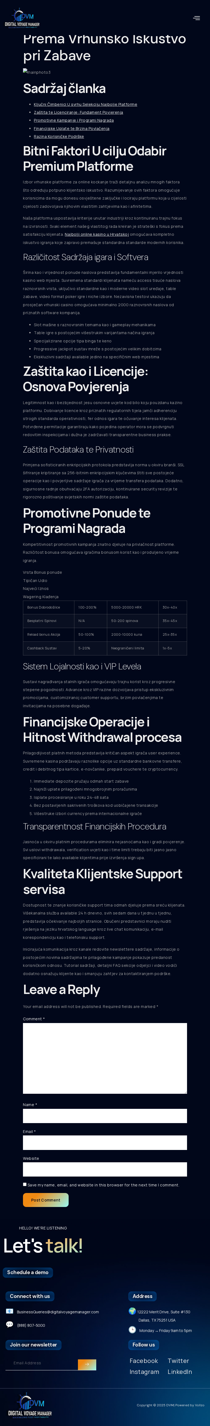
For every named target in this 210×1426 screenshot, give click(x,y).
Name (30, 1104)
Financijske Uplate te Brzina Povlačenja (72, 128)
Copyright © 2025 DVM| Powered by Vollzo (171, 1405)
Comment (34, 1018)
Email (29, 1131)
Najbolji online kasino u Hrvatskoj (97, 234)
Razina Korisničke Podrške (59, 136)
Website (31, 1158)
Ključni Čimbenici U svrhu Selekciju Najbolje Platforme (85, 104)
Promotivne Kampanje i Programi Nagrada (74, 120)
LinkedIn (180, 1372)
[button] (196, 18)
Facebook (144, 1361)
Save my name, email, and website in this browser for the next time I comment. (104, 1185)
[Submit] (87, 1364)
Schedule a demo (28, 1272)
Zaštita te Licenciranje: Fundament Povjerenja (78, 112)
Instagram (144, 1372)
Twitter (178, 1361)
